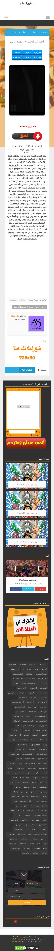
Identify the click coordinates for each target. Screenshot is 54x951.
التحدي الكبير (19, 773)
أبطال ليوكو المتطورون (29, 683)
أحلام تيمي (31, 693)
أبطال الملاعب (42, 679)
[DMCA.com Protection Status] (27, 948)
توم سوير (27, 815)
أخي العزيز (33, 698)
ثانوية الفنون (24, 820)
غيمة (38, 844)
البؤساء (10, 768)
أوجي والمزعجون (15, 735)
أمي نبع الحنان (16, 731)
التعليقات (43, 370)
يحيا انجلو (35, 853)
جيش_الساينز (27, 3)
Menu (6, 17)
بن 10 (30, 801)
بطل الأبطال (15, 796)
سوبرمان (43, 839)
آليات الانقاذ (22, 665)
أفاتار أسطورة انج (18, 716)
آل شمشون (32, 665)
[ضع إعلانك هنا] (27, 349)
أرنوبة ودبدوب (32, 707)
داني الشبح (42, 829)
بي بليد (14, 801)
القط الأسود (42, 782)
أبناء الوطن (16, 683)
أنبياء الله (26, 735)
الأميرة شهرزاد (31, 768)
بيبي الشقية (35, 806)
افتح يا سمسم (20, 749)
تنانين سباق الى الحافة (17, 811)
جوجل (42, 589)
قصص (32, 844)
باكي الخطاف (35, 796)
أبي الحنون (43, 688)
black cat (43, 665)
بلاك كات (43, 801)
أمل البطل (27, 731)
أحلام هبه (22, 693)
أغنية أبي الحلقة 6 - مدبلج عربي (27, 41)
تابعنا (29, 589)
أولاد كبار (33, 740)
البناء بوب (43, 773)
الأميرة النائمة (42, 768)
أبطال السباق (15, 669)
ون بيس (44, 853)
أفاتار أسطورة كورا (41, 721)
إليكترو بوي (11, 740)
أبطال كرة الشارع (17, 679)
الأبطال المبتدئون (27, 754)
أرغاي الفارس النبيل (17, 702)
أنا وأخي (34, 735)
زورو (29, 834)
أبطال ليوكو (42, 683)
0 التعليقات (28, 370)
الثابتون (44, 778)
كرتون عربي (12, 844)
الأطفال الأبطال (42, 764)
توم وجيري (17, 815)
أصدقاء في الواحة (40, 716)
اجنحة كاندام (42, 749)
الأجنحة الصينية (41, 759)
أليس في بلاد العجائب (39, 731)
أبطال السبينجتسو (40, 674)
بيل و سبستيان (42, 811)
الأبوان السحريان (14, 754)
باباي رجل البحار (42, 792)
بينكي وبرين (30, 811)
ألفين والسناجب (20, 726)
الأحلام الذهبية (29, 759)
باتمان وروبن (24, 792)
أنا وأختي (43, 735)
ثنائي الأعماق (42, 825)
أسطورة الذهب (32, 712)
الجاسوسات (35, 778)
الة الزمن (28, 773)
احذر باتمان (32, 749)
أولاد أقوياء (43, 740)
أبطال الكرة (29, 674)
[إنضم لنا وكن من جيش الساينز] (27, 358)
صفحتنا (17, 589)
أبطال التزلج (12, 665)
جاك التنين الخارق (31, 825)
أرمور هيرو (43, 707)
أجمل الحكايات (21, 688)
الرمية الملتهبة (24, 778)
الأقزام (20, 764)
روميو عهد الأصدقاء (40, 834)
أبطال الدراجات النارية (40, 669)
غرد (44, 307)
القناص (34, 782)
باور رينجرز (25, 796)
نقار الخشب (36, 848)
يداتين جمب (25, 853)
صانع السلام (14, 839)
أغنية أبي (22, 300)
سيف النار (35, 839)
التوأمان (10, 773)
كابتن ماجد (23, 844)
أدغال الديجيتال (41, 702)
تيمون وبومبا (35, 820)
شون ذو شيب (25, 839)
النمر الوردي (42, 787)
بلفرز (37, 801)
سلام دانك (11, 834)
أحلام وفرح (11, 693)
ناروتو (44, 848)
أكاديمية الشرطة (28, 721)
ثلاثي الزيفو (14, 820)
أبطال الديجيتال (26, 669)
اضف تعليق (13, 300)
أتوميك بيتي (33, 688)
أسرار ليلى (43, 712)
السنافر (15, 778)
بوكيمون (22, 801)
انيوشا (34, 787)
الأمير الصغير (11, 764)
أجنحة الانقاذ (42, 693)
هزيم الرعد (26, 848)
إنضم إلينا (28, 568)
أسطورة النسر (20, 712)
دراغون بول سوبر (19, 829)
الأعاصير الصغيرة (30, 764)
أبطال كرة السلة (30, 679)
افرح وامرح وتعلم (41, 754)
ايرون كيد (26, 787)
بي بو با (44, 806)
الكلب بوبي (25, 782)
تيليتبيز (44, 820)
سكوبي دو (21, 834)
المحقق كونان (14, 782)
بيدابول (18, 806)
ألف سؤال (16, 721)
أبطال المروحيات (18, 674)
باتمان (32, 792)
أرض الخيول (30, 702)
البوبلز (36, 773)
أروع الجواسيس (20, 707)
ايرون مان (17, 787)
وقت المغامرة (16, 848)
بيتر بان (26, 806)
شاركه (37, 307)
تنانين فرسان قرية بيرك (40, 815)
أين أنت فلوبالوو (23, 740)
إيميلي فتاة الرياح (23, 745)
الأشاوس (19, 759)
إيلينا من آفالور (36, 745)
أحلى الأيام (43, 698)
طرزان (44, 844)
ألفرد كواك (32, 726)
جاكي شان (19, 825)
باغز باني (15, 792)
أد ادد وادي (23, 698)
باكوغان (44, 796)
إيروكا (44, 745)
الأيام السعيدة (19, 768)
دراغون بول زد (31, 829)
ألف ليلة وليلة (42, 726)
